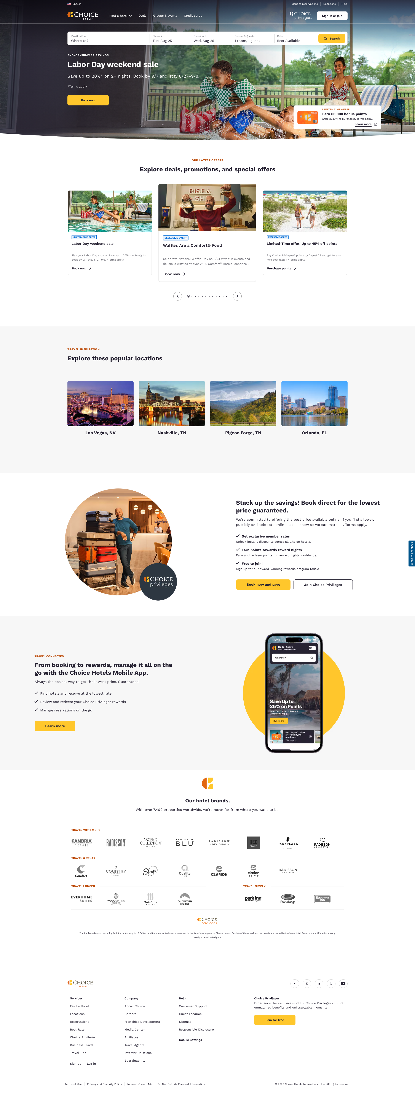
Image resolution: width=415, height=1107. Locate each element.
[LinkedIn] (319, 983)
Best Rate (77, 1029)
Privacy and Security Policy (104, 1084)
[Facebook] (295, 983)
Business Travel (81, 1045)
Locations (329, 3)
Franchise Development (142, 1021)
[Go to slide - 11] (223, 296)
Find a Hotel (79, 1006)
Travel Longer (83, 886)
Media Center (134, 1029)
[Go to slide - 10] (219, 296)
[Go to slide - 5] (202, 296)
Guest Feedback (191, 1014)
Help (345, 3)
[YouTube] (343, 983)
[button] (412, 553)
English (76, 3)
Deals (142, 15)
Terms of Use (73, 1084)
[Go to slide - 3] (195, 296)
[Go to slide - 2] (192, 296)
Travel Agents (134, 1045)
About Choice (134, 1006)
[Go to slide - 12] (226, 296)
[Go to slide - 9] (216, 296)
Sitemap (185, 1021)
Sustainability (134, 1060)
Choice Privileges (83, 1037)
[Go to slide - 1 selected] (188, 296)
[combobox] (120, 15)
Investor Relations (138, 1053)
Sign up (75, 1063)
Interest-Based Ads (139, 1084)
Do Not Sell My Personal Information (181, 1084)
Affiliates (131, 1037)
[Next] (237, 296)
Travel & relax (83, 858)
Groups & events (165, 15)
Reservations (79, 1021)
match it (336, 525)
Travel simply (254, 886)
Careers (130, 1014)
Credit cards (193, 15)
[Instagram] (307, 983)
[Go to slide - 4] (199, 296)
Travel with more (85, 830)
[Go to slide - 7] (209, 296)
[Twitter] (331, 983)
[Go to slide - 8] (212, 296)
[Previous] (177, 296)
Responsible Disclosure (196, 1029)
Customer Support (193, 1006)
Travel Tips (78, 1053)
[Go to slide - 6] (205, 296)
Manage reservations (305, 3)
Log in (91, 1063)
